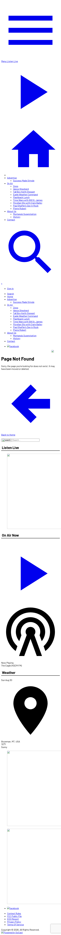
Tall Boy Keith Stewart (24, 191)
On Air (10, 183)
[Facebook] (13, 346)
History (16, 216)
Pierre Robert (19, 208)
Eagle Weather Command (25, 194)
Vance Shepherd (21, 188)
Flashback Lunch (21, 197)
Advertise (12, 177)
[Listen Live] (30, 572)
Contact (11, 219)
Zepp (15, 186)
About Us (11, 211)
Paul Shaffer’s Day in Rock (25, 205)
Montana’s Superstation (24, 214)
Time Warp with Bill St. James (27, 200)
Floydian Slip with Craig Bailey (27, 202)
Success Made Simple (23, 180)
